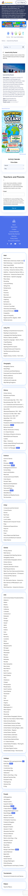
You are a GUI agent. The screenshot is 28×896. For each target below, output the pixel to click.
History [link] (19, 37)
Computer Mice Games (10, 575)
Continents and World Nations (12, 371)
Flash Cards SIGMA (9, 265)
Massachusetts (8, 645)
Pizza (5, 524)
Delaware (6, 616)
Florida (5, 618)
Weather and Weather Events (11, 495)
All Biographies (8, 420)
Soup (5, 533)
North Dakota (7, 675)
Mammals (6, 474)
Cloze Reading (8, 342)
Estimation (6, 301)
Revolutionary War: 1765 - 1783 (12, 402)
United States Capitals (10, 732)
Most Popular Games (9, 569)
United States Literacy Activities (12, 725)
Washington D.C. (8, 707)
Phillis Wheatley (8, 863)
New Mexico (7, 668)
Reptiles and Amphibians (10, 483)
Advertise (14, 236)
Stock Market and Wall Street (11, 535)
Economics (8, 425)
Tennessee (6, 693)
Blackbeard (9, 806)
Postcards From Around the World (13, 373)
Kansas (5, 634)
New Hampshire (8, 664)
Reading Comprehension (10, 333)
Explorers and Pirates (9, 395)
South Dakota (7, 691)
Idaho (5, 625)
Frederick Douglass (9, 822)
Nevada (6, 661)
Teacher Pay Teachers (14, 234)
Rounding (6, 281)
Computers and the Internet (11, 508)
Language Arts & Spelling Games (12, 335)
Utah (5, 698)
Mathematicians (8, 320)
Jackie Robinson (8, 852)
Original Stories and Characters (12, 349)
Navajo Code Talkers (11, 849)
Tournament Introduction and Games (13, 876)
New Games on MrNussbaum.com (13, 582)
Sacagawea (7, 856)
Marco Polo (7, 847)
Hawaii (5, 623)
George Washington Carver (11, 810)
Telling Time (7, 286)
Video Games (7, 540)
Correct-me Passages (11, 448)
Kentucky (6, 636)
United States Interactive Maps (12, 723)
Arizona (5, 604)
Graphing (6, 299)
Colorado (6, 611)
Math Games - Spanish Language (12, 276)
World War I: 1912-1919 (10, 418)
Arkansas (6, 607)
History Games (8, 393)
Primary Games (8, 550)
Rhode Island (7, 686)
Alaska (5, 602)
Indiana (6, 629)
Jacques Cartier (8, 815)
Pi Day (5, 786)
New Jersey (7, 666)
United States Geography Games (13, 559)
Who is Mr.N (14, 227)
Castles (6, 438)
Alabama (6, 600)
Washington (7, 705)
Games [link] (8, 37)
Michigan (6, 648)
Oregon (6, 682)
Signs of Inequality (9, 315)
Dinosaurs (8, 463)
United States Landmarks (10, 734)
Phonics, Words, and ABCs (11, 337)
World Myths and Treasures (11, 436)
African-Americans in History (11, 429)
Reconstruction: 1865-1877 (11, 416)
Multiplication (7, 288)
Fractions (6, 292)
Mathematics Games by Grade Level (15, 260)
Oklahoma (6, 680)
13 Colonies (7, 397)
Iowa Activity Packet (12, 40)
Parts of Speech (8, 344)
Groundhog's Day (8, 770)
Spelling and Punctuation (10, 346)
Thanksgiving (7, 782)
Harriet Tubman (8, 858)
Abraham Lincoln (8, 840)
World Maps (7, 368)
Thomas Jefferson (8, 833)
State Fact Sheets (8, 746)
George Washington (9, 861)
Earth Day (8, 763)
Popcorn (6, 528)
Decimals (6, 295)
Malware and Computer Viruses (12, 521)
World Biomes (7, 492)
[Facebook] (7, 244)
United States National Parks (11, 739)
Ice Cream (6, 517)
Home (3, 40)
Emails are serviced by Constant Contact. (10, 204)
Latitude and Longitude (10, 380)
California (6, 609)
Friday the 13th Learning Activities (14, 761)
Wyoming (6, 714)
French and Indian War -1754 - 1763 (13, 400)
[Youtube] (15, 244)
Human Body (7, 470)
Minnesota (6, 650)
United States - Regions (10, 730)
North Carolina (7, 673)
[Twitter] (11, 244)
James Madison (8, 842)
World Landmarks (8, 378)
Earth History (9, 465)
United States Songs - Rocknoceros (13, 750)
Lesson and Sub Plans (9, 445)
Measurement (7, 297)
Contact (14, 229)
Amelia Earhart (7, 824)
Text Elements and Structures (11, 351)
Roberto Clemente (9, 817)
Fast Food (6, 515)
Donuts (5, 512)
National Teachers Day (10, 777)
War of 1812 (7, 409)
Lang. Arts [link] (16, 37)
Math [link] (12, 37)
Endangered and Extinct (10, 467)
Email (4, 191)
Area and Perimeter (11, 311)
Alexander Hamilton (9, 831)
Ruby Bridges (9, 813)
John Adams (7, 799)
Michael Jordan (8, 836)
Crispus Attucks (10, 808)
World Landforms (8, 375)
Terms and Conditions (14, 240)
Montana (6, 657)
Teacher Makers (8, 887)
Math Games (7, 258)
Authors (6, 353)
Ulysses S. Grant (8, 829)
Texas (5, 696)
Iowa (5, 632)
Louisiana (6, 639)
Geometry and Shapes (10, 308)
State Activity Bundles (10, 721)
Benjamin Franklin (8, 826)
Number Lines (7, 304)
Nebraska (6, 659)
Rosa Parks (6, 845)
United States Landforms (10, 737)
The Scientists (7, 497)
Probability (7, 313)
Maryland (6, 643)
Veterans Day (7, 784)
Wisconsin (6, 712)
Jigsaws (6, 585)
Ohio (5, 677)
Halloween (6, 772)
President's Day (8, 779)
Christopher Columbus (10, 820)
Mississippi (7, 652)
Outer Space (7, 479)
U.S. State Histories (9, 432)
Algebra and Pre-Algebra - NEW (12, 317)
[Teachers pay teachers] (20, 244)
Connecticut (7, 613)
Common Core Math (9, 306)
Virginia (6, 702)
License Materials (14, 231)
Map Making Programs (10, 382)
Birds (5, 461)
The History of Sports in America (12, 434)
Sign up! (14, 208)
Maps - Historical (8, 441)
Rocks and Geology (9, 486)
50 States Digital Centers (10, 748)
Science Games (8, 458)
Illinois (5, 627)
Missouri (6, 655)
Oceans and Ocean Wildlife (11, 477)
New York (6, 671)
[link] (8, 33)
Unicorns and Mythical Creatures (12, 537)
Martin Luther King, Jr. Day (10, 775)
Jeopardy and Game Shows (11, 566)
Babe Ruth (6, 854)
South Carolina (7, 689)
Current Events (8, 510)
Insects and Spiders (9, 472)
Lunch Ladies (7, 519)
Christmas (6, 578)
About (14, 224)
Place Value (7, 279)
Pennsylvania (7, 684)
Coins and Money (8, 283)
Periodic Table (7, 481)
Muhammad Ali (8, 801)
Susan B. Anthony (8, 804)
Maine (5, 641)
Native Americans (8, 427)
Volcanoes (8, 490)
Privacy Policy (14, 238)
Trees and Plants (8, 488)
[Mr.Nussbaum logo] (7, 2)
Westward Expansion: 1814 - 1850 (13, 411)
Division (6, 290)
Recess (6, 531)
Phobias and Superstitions (11, 526)
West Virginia (7, 709)
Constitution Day (8, 768)
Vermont (6, 700)
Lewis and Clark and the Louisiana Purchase (15, 407)
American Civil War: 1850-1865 (12, 413)
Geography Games (9, 366)
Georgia (6, 620)
